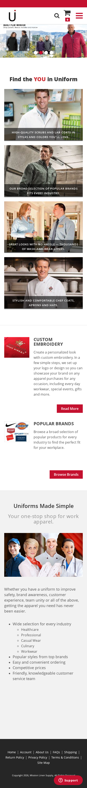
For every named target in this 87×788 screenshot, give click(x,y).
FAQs (56, 752)
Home (12, 752)
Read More (70, 408)
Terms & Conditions (65, 757)
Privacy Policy (37, 757)
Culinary (43, 283)
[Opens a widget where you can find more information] (68, 780)
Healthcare (43, 115)
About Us (42, 752)
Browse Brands (66, 474)
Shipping (70, 752)
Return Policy (14, 757)
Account (25, 752)
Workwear (43, 171)
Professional (43, 227)
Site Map (43, 763)
